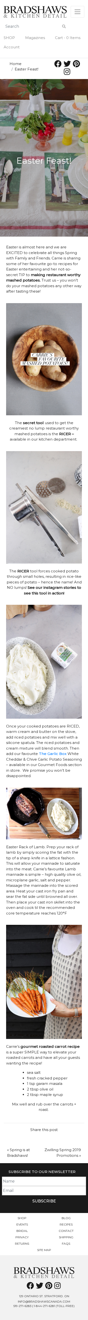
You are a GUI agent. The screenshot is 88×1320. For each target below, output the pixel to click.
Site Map (44, 1250)
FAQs (66, 1243)
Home (16, 63)
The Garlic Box (52, 753)
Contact (66, 1231)
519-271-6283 (22, 1306)
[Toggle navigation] (77, 12)
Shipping (66, 1237)
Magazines (35, 37)
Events (22, 1224)
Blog (66, 1218)
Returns (22, 1243)
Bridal (22, 1231)
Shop (9, 37)
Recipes (66, 1224)
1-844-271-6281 (44, 1306)
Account (12, 47)
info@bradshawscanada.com (44, 1301)
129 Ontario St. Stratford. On (44, 1296)
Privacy (22, 1237)
